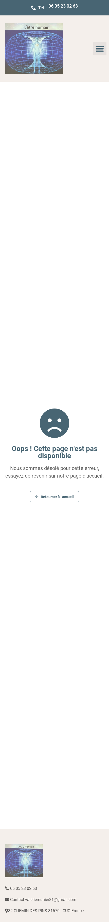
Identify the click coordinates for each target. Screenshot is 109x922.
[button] (100, 48)
